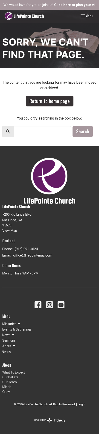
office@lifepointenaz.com (32, 255)
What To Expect (13, 372)
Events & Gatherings (17, 329)
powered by (47, 424)
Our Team (9, 382)
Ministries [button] (9, 324)
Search (82, 131)
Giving (6, 351)
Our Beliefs (10, 377)
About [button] (6, 346)
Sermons (9, 340)
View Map (9, 230)
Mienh (6, 387)
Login (81, 404)
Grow (6, 392)
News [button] (6, 335)
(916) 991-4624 (26, 249)
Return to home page (49, 100)
